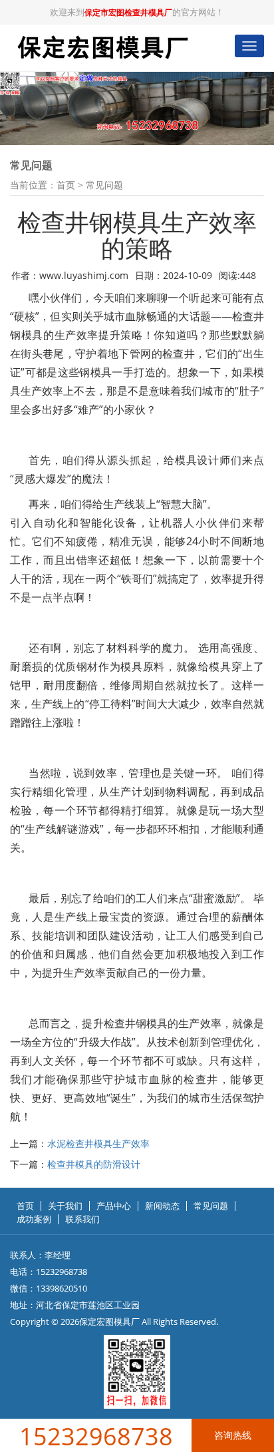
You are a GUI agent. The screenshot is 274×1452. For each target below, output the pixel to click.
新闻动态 (162, 1206)
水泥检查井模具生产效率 (98, 1143)
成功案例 (34, 1219)
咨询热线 (232, 1435)
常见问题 (104, 184)
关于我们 (65, 1206)
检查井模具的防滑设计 (93, 1164)
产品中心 (113, 1206)
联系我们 (82, 1219)
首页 (66, 184)
